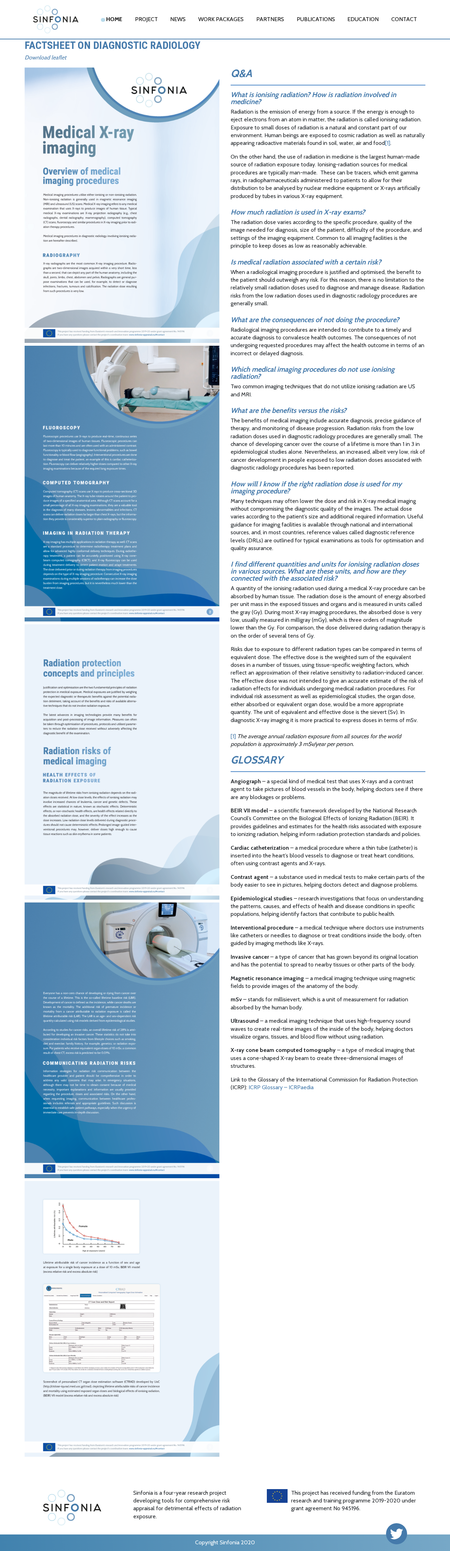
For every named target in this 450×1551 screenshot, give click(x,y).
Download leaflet (45, 57)
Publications (316, 19)
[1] (387, 143)
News (178, 19)
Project (146, 19)
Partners (270, 19)
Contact (404, 19)
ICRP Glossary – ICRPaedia (281, 1087)
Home (114, 19)
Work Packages (221, 19)
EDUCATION (363, 19)
